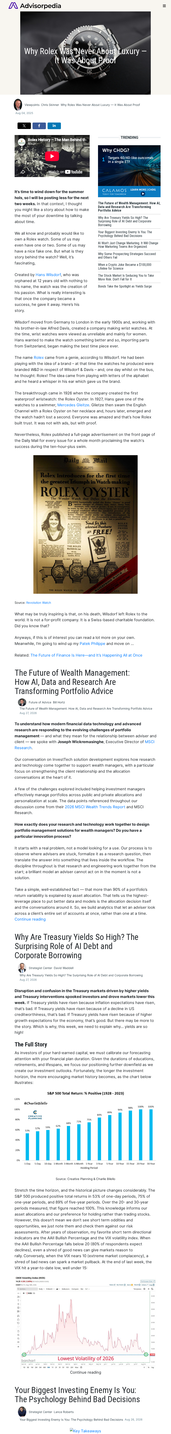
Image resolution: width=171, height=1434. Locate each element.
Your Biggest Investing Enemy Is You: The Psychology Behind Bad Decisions (71, 1419)
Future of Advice (40, 702)
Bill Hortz (59, 702)
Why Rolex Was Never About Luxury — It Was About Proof (100, 105)
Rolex (39, 357)
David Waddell (63, 968)
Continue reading (30, 919)
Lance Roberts (64, 1412)
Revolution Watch (38, 603)
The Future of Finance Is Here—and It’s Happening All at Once (86, 655)
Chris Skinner (50, 105)
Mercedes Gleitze (73, 405)
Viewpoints (32, 105)
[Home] (34, 5)
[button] (24, 126)
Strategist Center (40, 968)
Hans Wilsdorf (48, 274)
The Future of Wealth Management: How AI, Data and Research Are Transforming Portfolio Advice (86, 708)
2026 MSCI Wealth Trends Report (95, 806)
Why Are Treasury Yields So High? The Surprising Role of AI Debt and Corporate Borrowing (81, 975)
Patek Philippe (92, 643)
